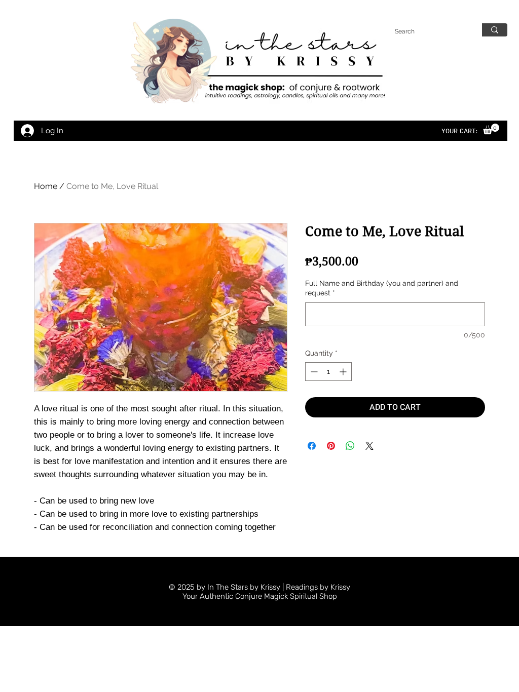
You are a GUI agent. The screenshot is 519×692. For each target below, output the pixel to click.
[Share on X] (369, 446)
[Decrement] (313, 371)
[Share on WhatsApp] (350, 446)
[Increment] (344, 371)
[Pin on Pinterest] (331, 446)
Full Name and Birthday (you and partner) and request (381, 288)
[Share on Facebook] (312, 446)
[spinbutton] (328, 371)
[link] (491, 129)
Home (45, 186)
